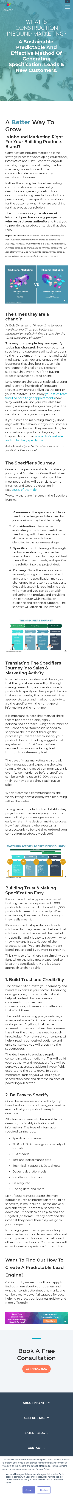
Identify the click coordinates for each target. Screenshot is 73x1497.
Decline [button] (44, 1489)
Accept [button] (29, 1489)
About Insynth (35, 1402)
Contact (35, 1447)
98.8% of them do (24, 489)
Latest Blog (35, 1432)
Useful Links (34, 1417)
